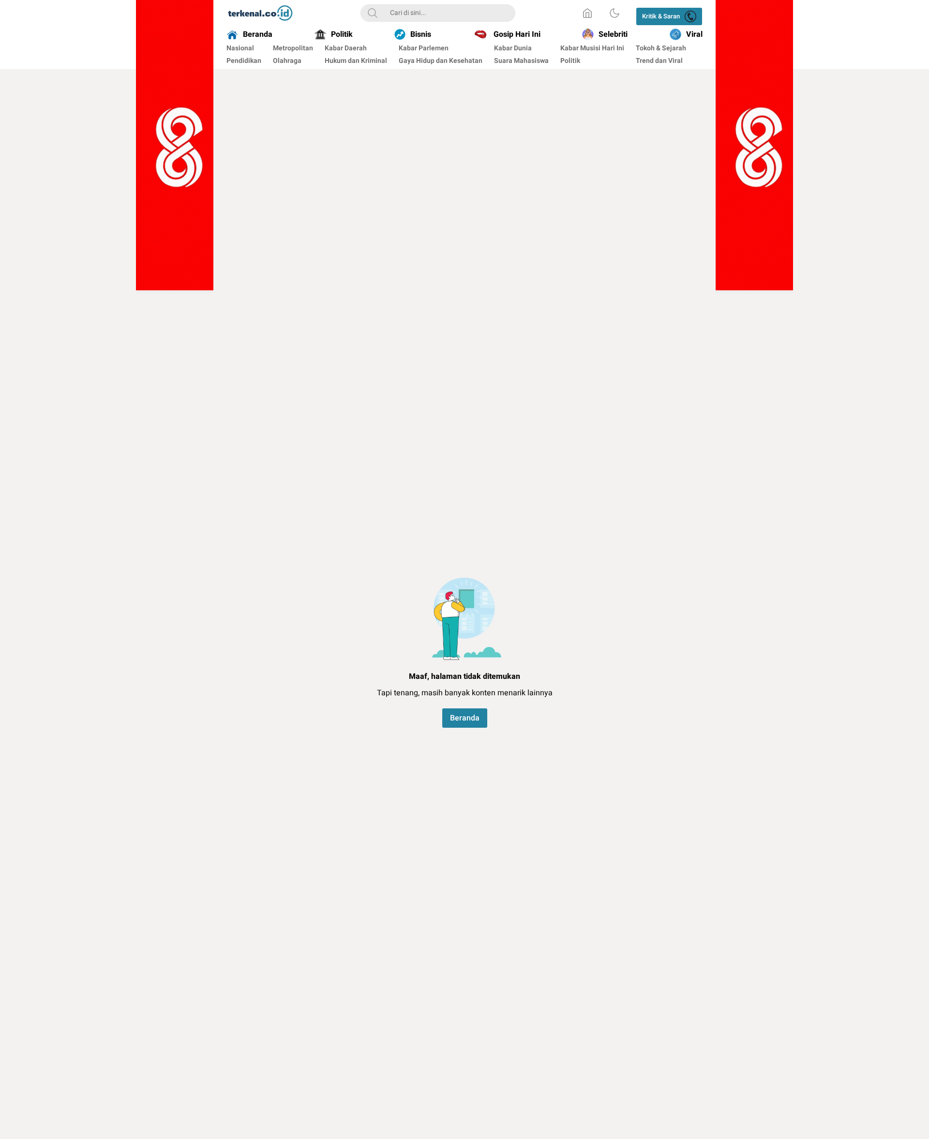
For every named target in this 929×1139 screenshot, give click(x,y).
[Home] (587, 13)
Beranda (464, 718)
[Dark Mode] (614, 13)
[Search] (372, 13)
